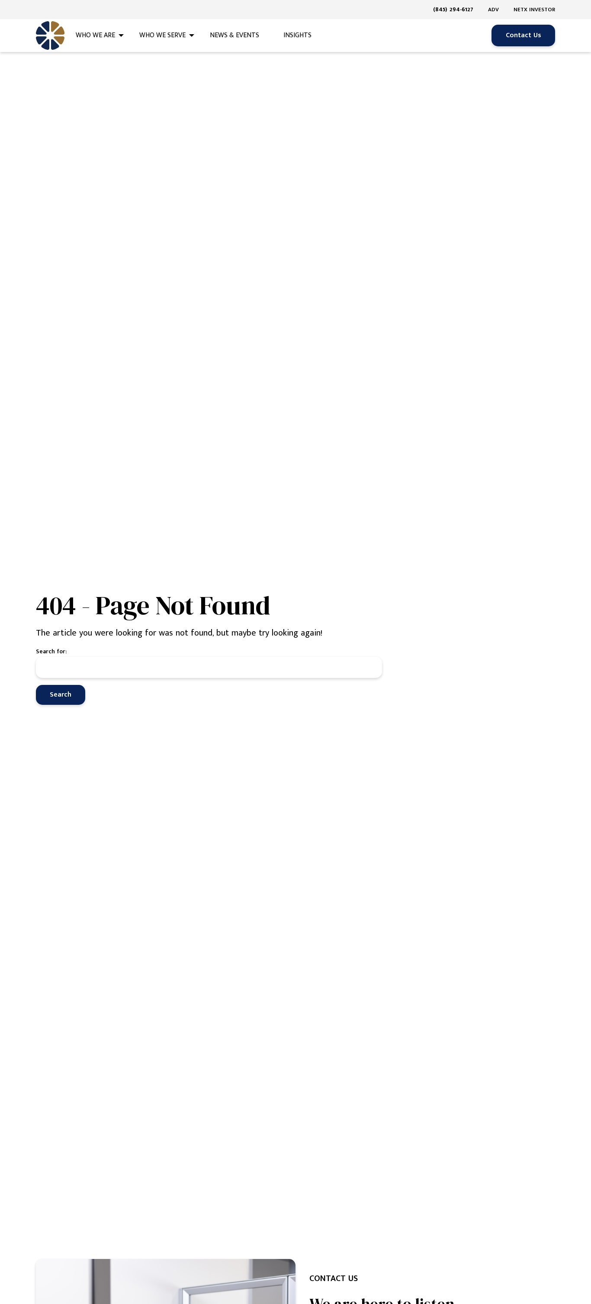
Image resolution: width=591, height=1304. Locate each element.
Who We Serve (162, 35)
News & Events (234, 35)
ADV (493, 9)
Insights (297, 35)
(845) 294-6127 (453, 9)
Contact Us (523, 35)
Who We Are (95, 35)
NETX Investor (534, 9)
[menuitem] (456, 9)
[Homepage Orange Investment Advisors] (50, 35)
